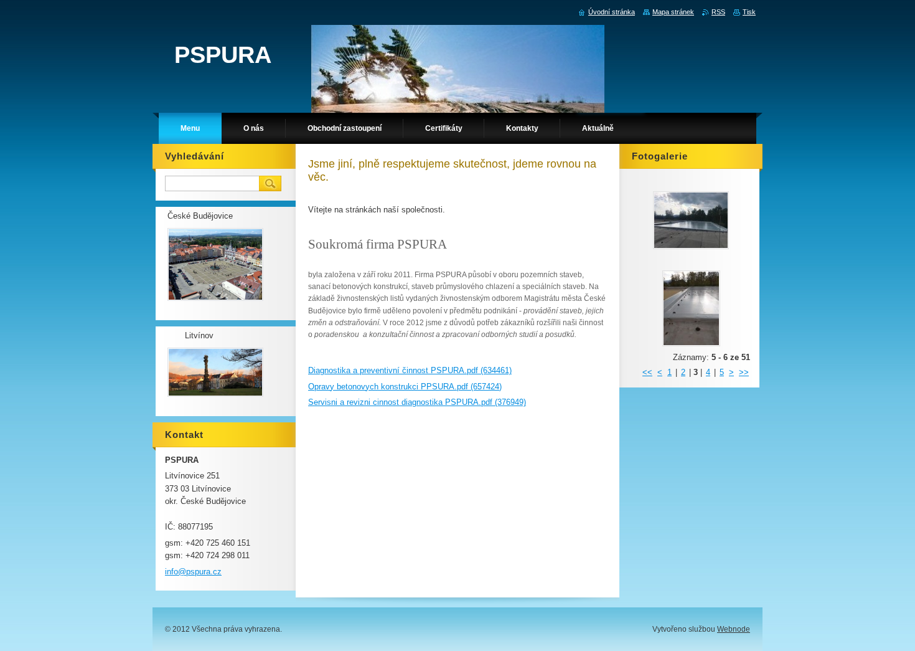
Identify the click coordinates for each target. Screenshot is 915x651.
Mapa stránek (673, 12)
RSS (718, 12)
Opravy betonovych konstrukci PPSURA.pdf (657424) (405, 386)
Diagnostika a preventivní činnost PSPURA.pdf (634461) (410, 370)
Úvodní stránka (611, 12)
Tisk (749, 12)
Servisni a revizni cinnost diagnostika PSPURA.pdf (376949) (417, 402)
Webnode (733, 629)
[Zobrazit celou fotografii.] (691, 220)
